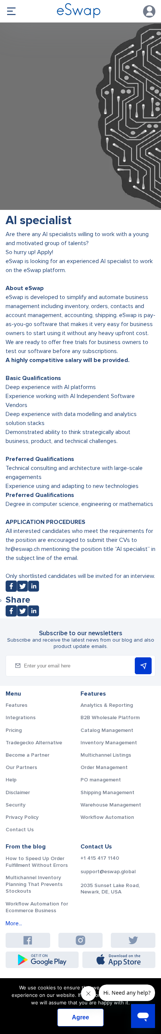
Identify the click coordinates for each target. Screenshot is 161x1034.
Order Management (104, 767)
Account (149, 11)
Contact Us (20, 829)
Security (15, 805)
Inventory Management (108, 742)
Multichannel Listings (105, 755)
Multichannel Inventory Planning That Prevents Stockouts (34, 884)
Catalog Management (106, 730)
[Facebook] (11, 590)
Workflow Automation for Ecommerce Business (37, 907)
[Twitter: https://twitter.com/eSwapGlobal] (133, 940)
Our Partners (21, 767)
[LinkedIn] (33, 590)
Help (11, 780)
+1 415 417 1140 (99, 858)
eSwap (127, 315)
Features (16, 705)
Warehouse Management (110, 805)
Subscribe (143, 665)
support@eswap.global (108, 872)
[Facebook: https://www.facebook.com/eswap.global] (27, 940)
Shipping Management (107, 792)
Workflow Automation (107, 817)
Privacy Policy (22, 817)
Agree (80, 1017)
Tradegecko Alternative (34, 742)
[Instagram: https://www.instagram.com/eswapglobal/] (80, 940)
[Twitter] (22, 590)
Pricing (14, 730)
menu (11, 11)
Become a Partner (27, 755)
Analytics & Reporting (106, 705)
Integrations (21, 717)
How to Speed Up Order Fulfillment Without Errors (37, 861)
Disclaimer (18, 792)
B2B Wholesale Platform (110, 717)
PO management (100, 780)
